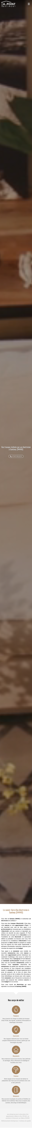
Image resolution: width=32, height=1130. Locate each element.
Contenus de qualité (25, 1121)
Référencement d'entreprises (9, 1121)
